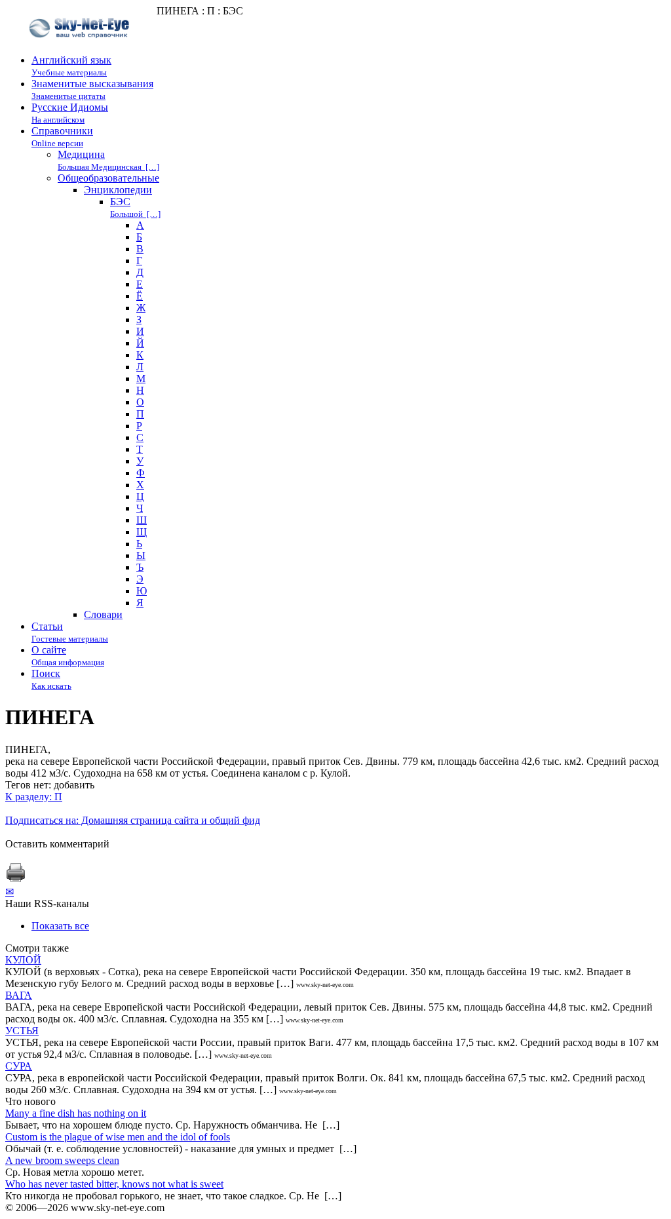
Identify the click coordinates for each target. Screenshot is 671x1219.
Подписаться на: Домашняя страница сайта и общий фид (132, 820)
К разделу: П (33, 796)
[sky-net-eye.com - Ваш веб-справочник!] (81, 48)
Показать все (60, 925)
